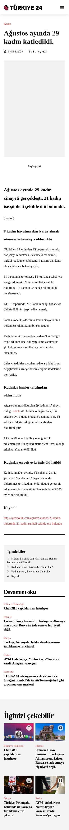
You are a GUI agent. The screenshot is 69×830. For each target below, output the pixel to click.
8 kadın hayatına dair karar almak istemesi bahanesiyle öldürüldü (32, 560)
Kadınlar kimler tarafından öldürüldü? (32, 567)
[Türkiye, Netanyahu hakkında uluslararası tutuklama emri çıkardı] (19, 785)
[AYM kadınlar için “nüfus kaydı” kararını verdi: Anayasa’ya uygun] (50, 785)
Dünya (7, 637)
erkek (16, 411)
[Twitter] (21, 175)
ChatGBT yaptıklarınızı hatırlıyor (26, 608)
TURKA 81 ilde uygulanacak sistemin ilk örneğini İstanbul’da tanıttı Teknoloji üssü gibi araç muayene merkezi (34, 680)
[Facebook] (12, 175)
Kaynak (15, 576)
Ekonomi (8, 671)
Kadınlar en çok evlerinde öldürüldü (31, 571)
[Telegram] (56, 175)
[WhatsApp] (39, 175)
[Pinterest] (30, 175)
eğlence (8, 616)
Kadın (7, 23)
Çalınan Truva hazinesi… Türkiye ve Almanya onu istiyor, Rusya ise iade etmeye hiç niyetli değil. (34, 625)
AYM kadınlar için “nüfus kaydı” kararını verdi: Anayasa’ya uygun (31, 661)
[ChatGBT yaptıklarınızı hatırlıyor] (19, 732)
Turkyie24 (40, 51)
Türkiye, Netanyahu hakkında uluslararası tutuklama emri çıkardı (32, 644)
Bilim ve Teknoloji (14, 604)
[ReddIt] (48, 175)
